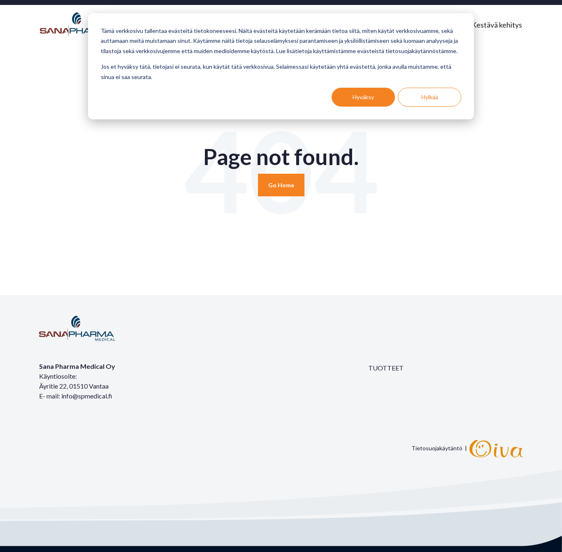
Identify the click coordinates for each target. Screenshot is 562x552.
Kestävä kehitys (496, 24)
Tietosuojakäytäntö (436, 447)
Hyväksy (363, 96)
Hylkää (429, 96)
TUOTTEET (386, 368)
